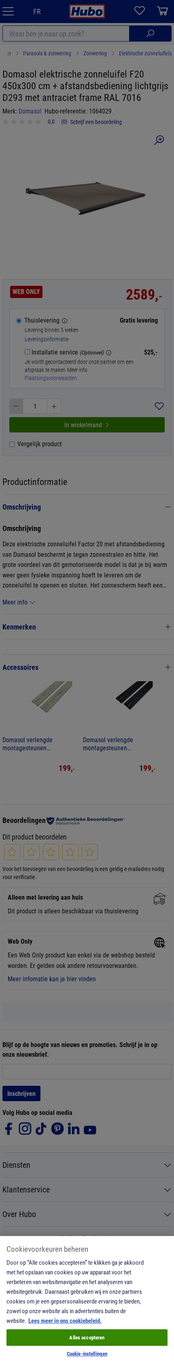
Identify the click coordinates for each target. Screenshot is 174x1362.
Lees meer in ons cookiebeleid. (65, 1320)
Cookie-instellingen (87, 1353)
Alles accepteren (86, 1337)
